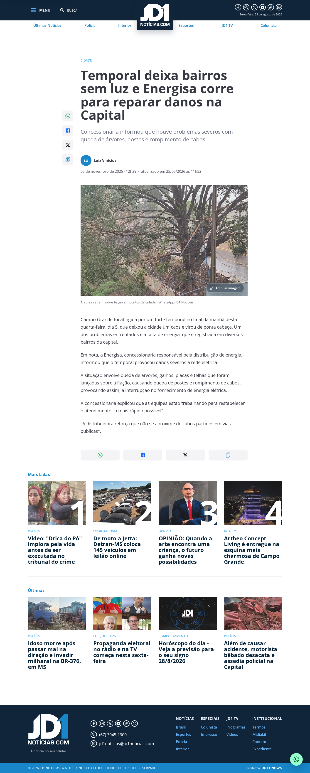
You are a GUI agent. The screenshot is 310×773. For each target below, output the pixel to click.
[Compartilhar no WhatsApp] (67, 116)
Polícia (90, 25)
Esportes (186, 25)
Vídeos (232, 734)
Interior (124, 25)
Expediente (262, 748)
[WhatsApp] (279, 7)
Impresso (209, 734)
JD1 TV (227, 25)
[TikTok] (271, 7)
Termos (259, 727)
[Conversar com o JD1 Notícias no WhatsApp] (296, 759)
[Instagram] (246, 7)
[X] (254, 7)
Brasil (181, 727)
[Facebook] (238, 7)
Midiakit (259, 734)
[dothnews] (272, 768)
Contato (259, 741)
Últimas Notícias (47, 25)
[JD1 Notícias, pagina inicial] (48, 729)
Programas (236, 727)
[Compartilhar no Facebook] (67, 130)
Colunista (269, 25)
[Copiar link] (67, 159)
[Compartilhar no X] (67, 145)
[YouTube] (262, 7)
